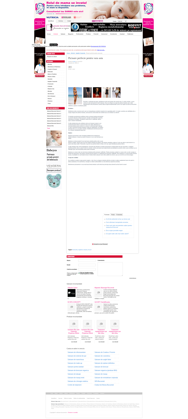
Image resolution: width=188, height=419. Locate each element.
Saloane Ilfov (50, 125)
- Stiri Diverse (50, 93)
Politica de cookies (68, 398)
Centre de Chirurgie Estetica (76, 406)
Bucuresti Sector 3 (83, 401)
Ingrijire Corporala (80, 53)
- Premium (49, 101)
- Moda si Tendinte (52, 74)
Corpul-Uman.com (91, 398)
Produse (88, 34)
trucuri (89, 249)
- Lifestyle (49, 86)
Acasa (49, 34)
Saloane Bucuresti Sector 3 (54, 116)
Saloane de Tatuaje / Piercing (129, 405)
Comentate (119, 214)
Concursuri (104, 34)
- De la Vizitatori (51, 96)
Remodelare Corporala (64, 406)
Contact (69, 21)
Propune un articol (52, 56)
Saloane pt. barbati (75, 405)
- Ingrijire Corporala (52, 81)
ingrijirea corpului (83, 249)
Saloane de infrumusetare (70, 404)
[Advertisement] (120, 69)
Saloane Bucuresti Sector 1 (54, 111)
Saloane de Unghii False (129, 404)
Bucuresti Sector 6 (109, 401)
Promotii (96, 34)
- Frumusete (50, 83)
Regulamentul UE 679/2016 (98, 46)
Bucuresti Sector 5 (100, 401)
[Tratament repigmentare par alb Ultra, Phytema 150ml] (101, 328)
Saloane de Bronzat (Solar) (86, 405)
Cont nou (60, 21)
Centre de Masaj (55, 406)
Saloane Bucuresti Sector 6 (54, 123)
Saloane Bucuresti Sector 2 (54, 113)
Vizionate (106, 214)
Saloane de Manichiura (118, 404)
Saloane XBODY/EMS (134, 406)
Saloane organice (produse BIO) (115, 405)
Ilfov (115, 401)
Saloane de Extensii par (95, 404)
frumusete (75, 249)
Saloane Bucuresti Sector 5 (54, 120)
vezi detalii (74, 342)
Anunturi (122, 34)
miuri (74, 61)
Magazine (70, 34)
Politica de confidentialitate (79, 398)
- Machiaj (49, 64)
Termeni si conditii (73, 412)
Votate (113, 214)
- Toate (49, 103)
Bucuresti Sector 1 (65, 401)
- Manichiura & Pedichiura (53, 66)
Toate (48, 128)
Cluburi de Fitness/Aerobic (123, 406)
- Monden (49, 91)
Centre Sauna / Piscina (111, 406)
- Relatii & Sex (50, 88)
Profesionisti (79, 34)
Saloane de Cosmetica (107, 404)
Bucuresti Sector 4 (92, 401)
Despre (56, 393)
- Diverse (49, 98)
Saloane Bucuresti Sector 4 (54, 118)
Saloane (63, 34)
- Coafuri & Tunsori (52, 69)
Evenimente (113, 34)
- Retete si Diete (51, 76)
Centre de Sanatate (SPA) (89, 406)
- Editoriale (50, 71)
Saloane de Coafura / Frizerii (83, 404)
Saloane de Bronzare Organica (100, 405)
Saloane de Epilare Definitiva (63, 405)
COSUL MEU (99, 21)
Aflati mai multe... (101, 50)
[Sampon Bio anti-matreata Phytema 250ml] (73, 328)
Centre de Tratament (100, 406)
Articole (55, 34)
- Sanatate (49, 79)
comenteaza (132, 278)
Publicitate (130, 34)
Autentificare (51, 21)
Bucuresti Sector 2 (74, 401)
